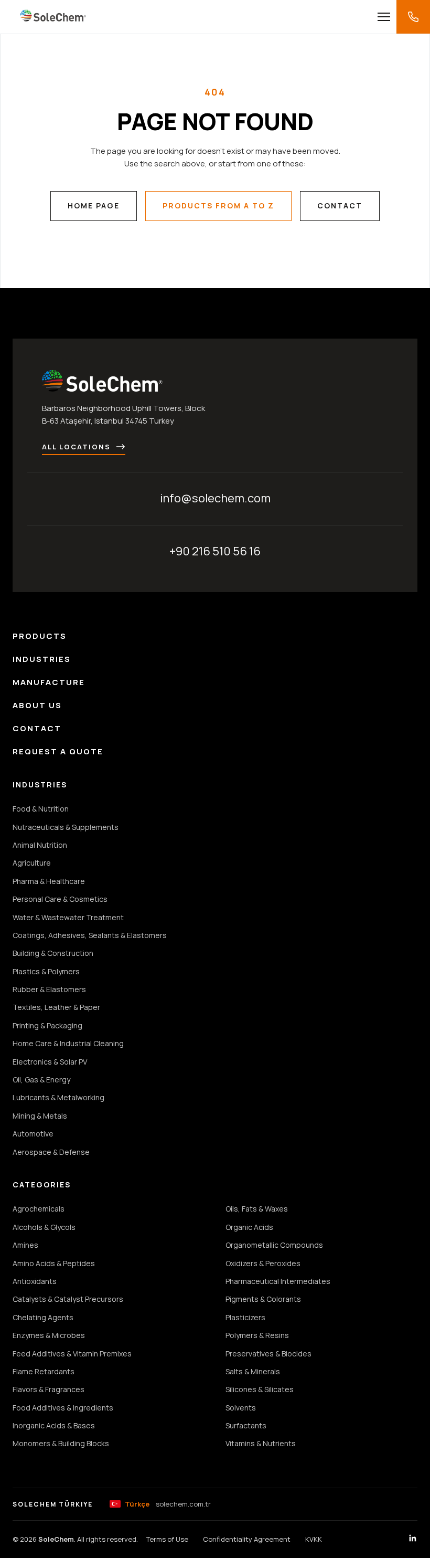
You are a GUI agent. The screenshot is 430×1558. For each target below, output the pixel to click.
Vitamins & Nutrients (260, 1443)
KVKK (313, 1539)
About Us (37, 705)
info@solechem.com (215, 498)
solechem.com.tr (168, 1504)
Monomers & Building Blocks (61, 1443)
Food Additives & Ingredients (63, 1408)
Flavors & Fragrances (48, 1389)
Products (40, 635)
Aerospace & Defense (51, 1152)
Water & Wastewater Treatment (68, 917)
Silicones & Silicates (259, 1389)
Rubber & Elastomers (49, 989)
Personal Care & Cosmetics (60, 899)
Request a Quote (58, 751)
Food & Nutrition (41, 809)
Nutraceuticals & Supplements (66, 827)
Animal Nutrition (40, 845)
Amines (25, 1245)
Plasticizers (245, 1317)
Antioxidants (35, 1281)
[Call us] (413, 17)
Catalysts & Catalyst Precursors (68, 1299)
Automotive (33, 1134)
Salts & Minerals (252, 1371)
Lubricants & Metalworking (58, 1097)
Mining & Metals (40, 1116)
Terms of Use (167, 1539)
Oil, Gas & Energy (41, 1080)
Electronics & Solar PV (50, 1062)
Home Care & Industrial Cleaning (68, 1043)
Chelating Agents (43, 1317)
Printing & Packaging (47, 1025)
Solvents (240, 1408)
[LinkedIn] (412, 1539)
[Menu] (383, 16)
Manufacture (49, 682)
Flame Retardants (43, 1371)
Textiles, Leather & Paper (56, 1007)
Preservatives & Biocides (268, 1354)
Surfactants (245, 1425)
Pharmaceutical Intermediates (277, 1281)
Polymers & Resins (257, 1335)
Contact (339, 205)
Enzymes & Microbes (49, 1335)
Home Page (94, 205)
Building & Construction (53, 953)
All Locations (76, 446)
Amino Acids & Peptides (54, 1263)
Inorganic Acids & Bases (54, 1425)
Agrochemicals (38, 1209)
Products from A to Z (218, 205)
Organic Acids (249, 1227)
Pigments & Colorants (263, 1299)
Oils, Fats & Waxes (256, 1209)
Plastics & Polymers (46, 971)
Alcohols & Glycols (44, 1227)
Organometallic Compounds (274, 1245)
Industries (42, 659)
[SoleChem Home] (53, 17)
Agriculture (32, 863)
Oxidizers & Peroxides (262, 1263)
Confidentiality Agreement (247, 1539)
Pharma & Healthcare (49, 881)
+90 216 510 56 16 (215, 551)
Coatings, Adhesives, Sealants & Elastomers (90, 935)
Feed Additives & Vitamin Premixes (72, 1354)
